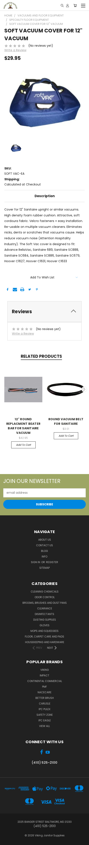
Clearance (44, 608)
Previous (5, 389)
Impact (44, 675)
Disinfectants (44, 614)
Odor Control (45, 597)
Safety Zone (45, 715)
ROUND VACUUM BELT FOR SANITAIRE (65, 421)
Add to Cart (23, 445)
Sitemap (44, 568)
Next (84, 389)
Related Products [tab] (41, 356)
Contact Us (44, 545)
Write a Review (15, 50)
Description (45, 196)
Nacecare (44, 692)
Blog (44, 551)
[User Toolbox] (67, 5)
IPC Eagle (44, 720)
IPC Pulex (44, 709)
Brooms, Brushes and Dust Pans (44, 603)
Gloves (44, 625)
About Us (44, 540)
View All (44, 726)
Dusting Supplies (44, 619)
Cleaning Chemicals (45, 591)
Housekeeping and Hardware (44, 642)
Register (52, 562)
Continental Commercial (44, 681)
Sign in (36, 562)
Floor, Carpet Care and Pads (44, 636)
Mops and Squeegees (44, 631)
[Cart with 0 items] (75, 5)
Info (44, 556)
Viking (44, 670)
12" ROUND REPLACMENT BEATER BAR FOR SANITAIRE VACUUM (23, 426)
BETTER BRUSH (44, 698)
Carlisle (44, 703)
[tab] (44, 311)
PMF (44, 686)
